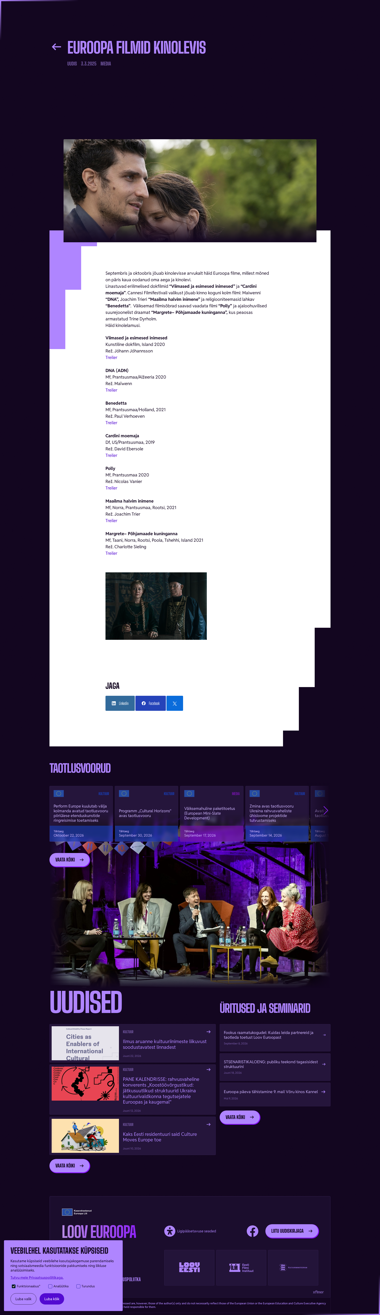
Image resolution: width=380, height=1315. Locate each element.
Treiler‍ (111, 357)
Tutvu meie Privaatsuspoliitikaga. (37, 1277)
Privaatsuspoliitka (124, 1279)
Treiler (111, 390)
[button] (326, 810)
